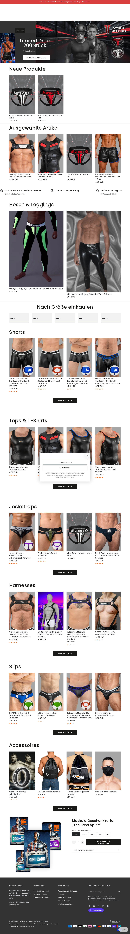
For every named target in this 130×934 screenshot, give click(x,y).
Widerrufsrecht (27, 924)
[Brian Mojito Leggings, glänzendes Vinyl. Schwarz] (94, 251)
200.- (85, 834)
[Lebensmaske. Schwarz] (108, 771)
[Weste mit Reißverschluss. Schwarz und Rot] (51, 153)
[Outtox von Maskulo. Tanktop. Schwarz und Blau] (79, 446)
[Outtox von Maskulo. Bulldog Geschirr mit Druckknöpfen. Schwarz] (22, 611)
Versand (57, 924)
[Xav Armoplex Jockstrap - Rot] (51, 94)
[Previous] (17, 30)
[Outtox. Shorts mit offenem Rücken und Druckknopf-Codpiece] (51, 357)
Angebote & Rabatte (42, 897)
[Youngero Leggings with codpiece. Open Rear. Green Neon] (36, 249)
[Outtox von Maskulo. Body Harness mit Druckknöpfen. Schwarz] (51, 611)
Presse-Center (64, 901)
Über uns (61, 894)
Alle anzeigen (65, 400)
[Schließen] (87, 456)
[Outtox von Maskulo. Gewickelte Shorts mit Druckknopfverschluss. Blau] (108, 357)
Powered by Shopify (15, 924)
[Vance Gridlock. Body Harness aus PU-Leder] (108, 611)
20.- (108, 834)
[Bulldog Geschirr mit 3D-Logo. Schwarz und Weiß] (22, 153)
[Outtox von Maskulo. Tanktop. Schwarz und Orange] (108, 446)
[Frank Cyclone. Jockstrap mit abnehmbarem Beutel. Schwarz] (108, 532)
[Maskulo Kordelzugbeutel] (51, 771)
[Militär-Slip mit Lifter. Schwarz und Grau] (51, 692)
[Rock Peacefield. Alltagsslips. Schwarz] (108, 692)
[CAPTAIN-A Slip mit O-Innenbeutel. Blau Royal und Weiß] (22, 692)
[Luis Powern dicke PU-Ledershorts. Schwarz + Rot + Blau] (108, 153)
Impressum (14, 926)
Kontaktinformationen (27, 926)
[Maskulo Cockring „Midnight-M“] (22, 771)
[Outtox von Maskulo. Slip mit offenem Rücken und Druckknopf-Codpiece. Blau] (79, 692)
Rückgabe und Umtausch (68, 891)
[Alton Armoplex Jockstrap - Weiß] (22, 94)
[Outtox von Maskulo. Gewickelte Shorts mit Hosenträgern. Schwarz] (79, 357)
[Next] (22, 30)
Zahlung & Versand (41, 891)
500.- (77, 834)
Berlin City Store (14, 905)
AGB (51, 924)
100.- (93, 834)
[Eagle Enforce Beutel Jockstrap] (51, 532)
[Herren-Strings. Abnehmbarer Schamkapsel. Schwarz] (22, 532)
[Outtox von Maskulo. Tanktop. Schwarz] (22, 446)
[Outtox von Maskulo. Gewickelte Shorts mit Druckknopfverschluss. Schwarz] (22, 357)
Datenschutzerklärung (41, 924)
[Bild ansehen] (12, 48)
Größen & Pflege (40, 894)
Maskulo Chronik (64, 897)
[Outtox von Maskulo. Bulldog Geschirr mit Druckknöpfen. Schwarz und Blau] (79, 611)
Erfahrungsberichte (66, 904)
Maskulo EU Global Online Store (23, 921)
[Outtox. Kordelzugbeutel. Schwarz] (79, 771)
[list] (65, 192)
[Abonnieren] (120, 891)
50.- (101, 834)
